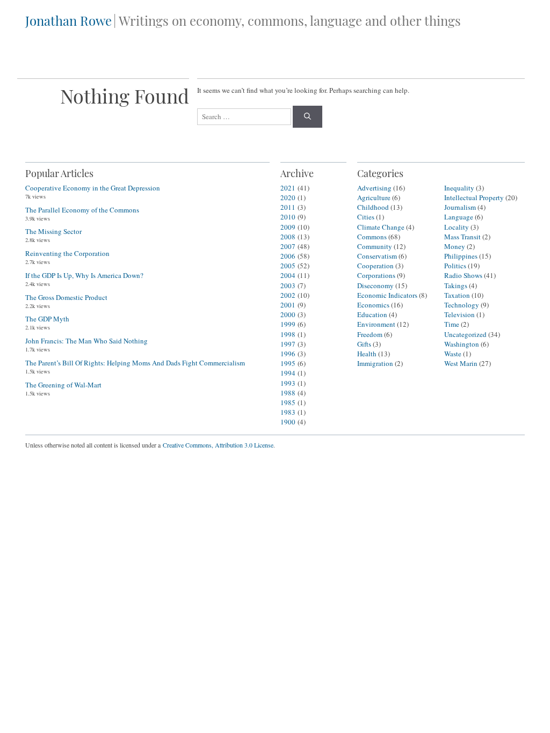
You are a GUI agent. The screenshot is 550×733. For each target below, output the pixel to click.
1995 (287, 363)
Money (454, 246)
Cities (365, 217)
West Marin (460, 363)
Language (458, 217)
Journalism (460, 207)
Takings (455, 285)
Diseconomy (375, 285)
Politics (455, 265)
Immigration (375, 363)
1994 (287, 373)
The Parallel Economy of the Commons (82, 210)
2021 (287, 188)
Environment (376, 324)
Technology (461, 305)
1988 (287, 393)
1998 (287, 334)
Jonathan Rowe (68, 20)
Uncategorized (465, 334)
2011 (287, 207)
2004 (287, 275)
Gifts (364, 344)
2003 (287, 285)
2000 (287, 314)
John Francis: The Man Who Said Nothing (86, 341)
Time (451, 324)
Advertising (374, 188)
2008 (287, 236)
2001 (287, 305)
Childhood (373, 207)
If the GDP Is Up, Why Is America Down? (84, 275)
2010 (287, 217)
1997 (287, 344)
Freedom (369, 334)
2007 (287, 246)
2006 (287, 256)
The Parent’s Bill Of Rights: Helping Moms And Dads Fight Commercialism (135, 363)
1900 (287, 422)
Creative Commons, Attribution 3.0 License (218, 445)
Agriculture (373, 197)
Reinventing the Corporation (67, 253)
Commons (372, 236)
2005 (287, 265)
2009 (287, 227)
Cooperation (375, 265)
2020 (287, 197)
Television (459, 314)
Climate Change (380, 227)
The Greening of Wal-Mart (63, 385)
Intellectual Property (474, 197)
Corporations (376, 275)
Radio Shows (463, 275)
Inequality (459, 188)
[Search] (307, 117)
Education (372, 314)
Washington (461, 344)
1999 (287, 324)
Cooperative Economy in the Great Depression (92, 188)
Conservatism (377, 256)
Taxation (457, 295)
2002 (287, 295)
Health (367, 353)
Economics (373, 305)
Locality (456, 227)
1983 (287, 412)
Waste (452, 353)
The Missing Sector (53, 231)
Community (374, 246)
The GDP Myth (47, 319)
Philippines (460, 256)
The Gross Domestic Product (66, 297)
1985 (287, 402)
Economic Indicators (387, 295)
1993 (287, 383)
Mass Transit (462, 236)
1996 (287, 353)
